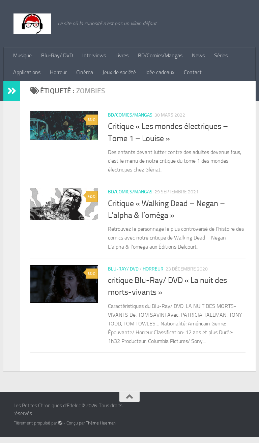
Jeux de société (119, 72)
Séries (221, 55)
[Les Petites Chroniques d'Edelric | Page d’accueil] (32, 23)
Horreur (58, 72)
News (198, 55)
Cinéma (84, 72)
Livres (121, 55)
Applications (26, 72)
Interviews (94, 55)
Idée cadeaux (159, 72)
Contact (193, 72)
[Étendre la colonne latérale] (11, 91)
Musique (22, 55)
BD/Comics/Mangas (160, 55)
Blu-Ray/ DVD (57, 55)
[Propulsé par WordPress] (60, 423)
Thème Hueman (101, 422)
